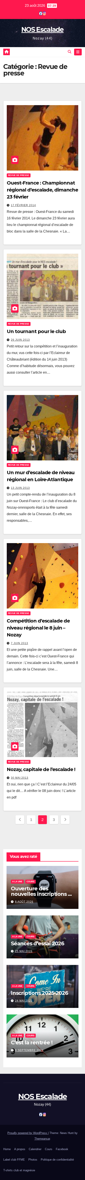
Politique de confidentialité (57, 1159)
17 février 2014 (23, 205)
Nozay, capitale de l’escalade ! (41, 769)
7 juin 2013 (19, 643)
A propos (19, 1149)
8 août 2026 (24, 901)
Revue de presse (18, 175)
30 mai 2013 (19, 777)
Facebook (62, 1149)
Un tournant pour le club (36, 331)
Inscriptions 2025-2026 (39, 993)
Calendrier (35, 1149)
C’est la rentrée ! (31, 1042)
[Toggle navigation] (78, 52)
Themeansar (42, 1138)
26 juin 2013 (20, 339)
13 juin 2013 (20, 487)
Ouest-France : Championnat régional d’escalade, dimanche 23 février (42, 190)
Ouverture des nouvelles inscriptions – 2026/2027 (40, 894)
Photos (32, 1159)
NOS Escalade (42, 30)
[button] (69, 52)
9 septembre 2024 (29, 1050)
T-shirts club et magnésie (19, 1170)
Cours (30, 881)
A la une (17, 881)
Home (7, 1149)
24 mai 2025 (23, 1000)
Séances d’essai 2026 (37, 943)
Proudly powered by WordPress (27, 1133)
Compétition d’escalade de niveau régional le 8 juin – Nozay (38, 628)
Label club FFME (14, 1159)
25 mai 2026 (23, 951)
